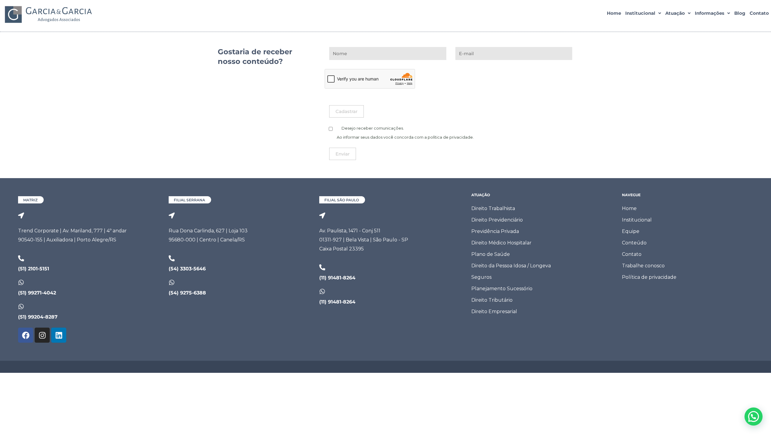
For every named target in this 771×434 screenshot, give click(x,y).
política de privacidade (450, 137)
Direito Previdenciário (497, 220)
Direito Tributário (492, 300)
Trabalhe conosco (643, 266)
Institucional (640, 13)
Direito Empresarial (494, 311)
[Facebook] (25, 335)
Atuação (675, 13)
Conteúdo (634, 243)
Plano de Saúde (490, 254)
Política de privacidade (649, 277)
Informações (709, 13)
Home (614, 13)
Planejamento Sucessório (501, 288)
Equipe (630, 231)
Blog (739, 13)
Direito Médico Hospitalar (501, 243)
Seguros (481, 277)
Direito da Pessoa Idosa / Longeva (511, 266)
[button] (643, 13)
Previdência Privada (495, 231)
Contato (759, 13)
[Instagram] (42, 335)
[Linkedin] (58, 335)
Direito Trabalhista (493, 208)
